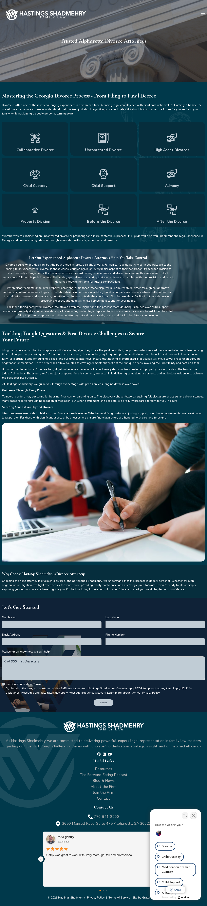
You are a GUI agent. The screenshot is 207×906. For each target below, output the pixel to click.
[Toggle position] (185, 815)
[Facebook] (99, 754)
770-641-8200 (106, 816)
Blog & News (104, 780)
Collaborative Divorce (35, 139)
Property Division (35, 210)
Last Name (112, 617)
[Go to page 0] (100, 890)
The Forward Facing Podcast (103, 775)
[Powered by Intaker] (183, 897)
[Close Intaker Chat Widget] (193, 815)
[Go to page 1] (103, 890)
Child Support (103, 175)
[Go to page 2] (106, 890)
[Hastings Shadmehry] (46, 14)
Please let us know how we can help (26, 652)
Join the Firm (103, 792)
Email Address (11, 635)
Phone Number (115, 635)
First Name (9, 617)
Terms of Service (119, 898)
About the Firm (103, 786)
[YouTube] (110, 754)
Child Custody (35, 175)
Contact (103, 798)
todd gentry (66, 837)
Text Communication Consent (24, 684)
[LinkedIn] (104, 754)
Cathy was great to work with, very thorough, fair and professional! (89, 855)
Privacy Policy (96, 898)
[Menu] (203, 14)
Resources (103, 769)
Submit (103, 702)
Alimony (172, 175)
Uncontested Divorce (103, 139)
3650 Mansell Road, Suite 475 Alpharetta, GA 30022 (106, 823)
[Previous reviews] (40, 859)
